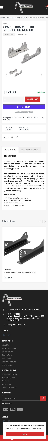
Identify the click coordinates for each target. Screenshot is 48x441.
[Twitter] (12, 137)
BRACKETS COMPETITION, (26, 118)
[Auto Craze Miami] (24, 7)
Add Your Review (23, 35)
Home (2, 18)
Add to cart (32, 99)
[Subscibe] (43, 398)
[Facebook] (17, 137)
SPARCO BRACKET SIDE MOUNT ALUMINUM (19, 272)
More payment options (24, 112)
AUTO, (13, 118)
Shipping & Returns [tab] (29, 150)
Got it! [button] (24, 434)
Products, (39, 118)
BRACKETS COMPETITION (16, 18)
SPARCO (6, 23)
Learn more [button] (36, 428)
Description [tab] (9, 150)
